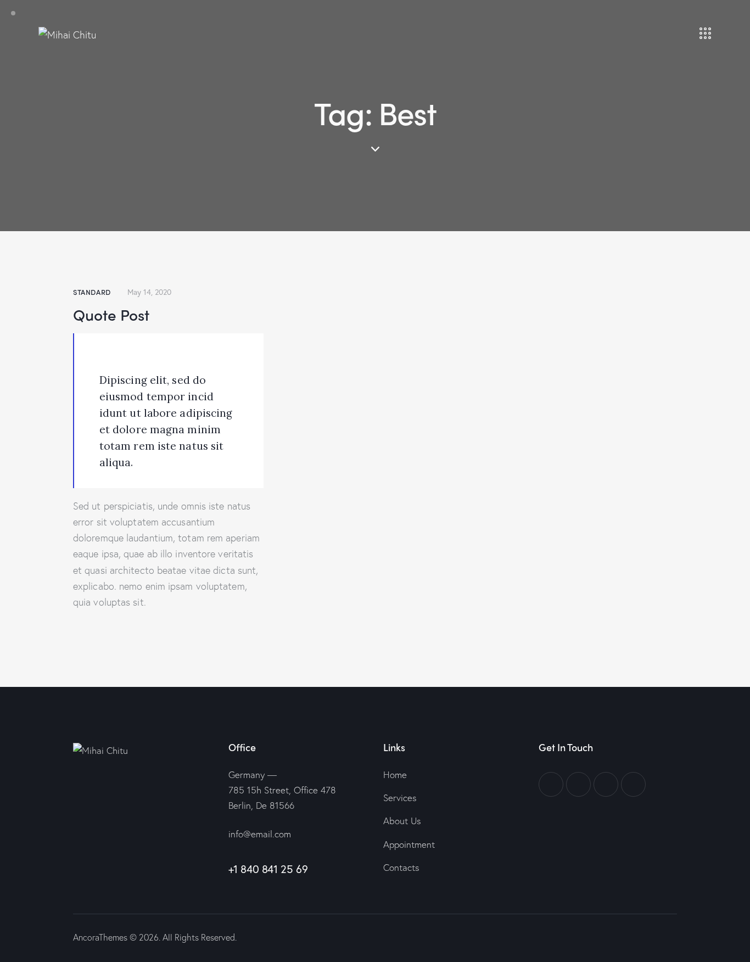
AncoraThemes (100, 937)
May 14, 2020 (149, 292)
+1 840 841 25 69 (268, 869)
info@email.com (259, 833)
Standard (92, 292)
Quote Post (111, 314)
